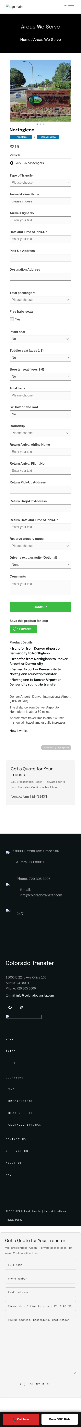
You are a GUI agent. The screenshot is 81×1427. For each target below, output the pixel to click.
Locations (15, 1077)
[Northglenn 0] (40, 91)
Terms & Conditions (54, 1211)
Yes (17, 319)
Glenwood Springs (24, 1124)
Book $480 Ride (59, 1419)
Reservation (17, 1151)
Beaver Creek (20, 1112)
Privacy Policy (14, 1219)
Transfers (21, 136)
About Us (14, 1162)
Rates (11, 1051)
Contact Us (16, 1139)
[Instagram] (21, 1007)
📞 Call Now (21, 1419)
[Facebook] (10, 1007)
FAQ (9, 1174)
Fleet (11, 1063)
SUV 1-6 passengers (29, 163)
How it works (19, 730)
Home (10, 1039)
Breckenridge (20, 1101)
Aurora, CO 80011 (30, 862)
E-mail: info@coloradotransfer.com (41, 892)
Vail (12, 1089)
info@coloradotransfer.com (35, 995)
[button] (23, 629)
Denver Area (48, 136)
